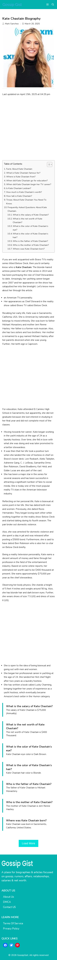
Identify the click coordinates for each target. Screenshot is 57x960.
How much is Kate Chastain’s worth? (24, 192)
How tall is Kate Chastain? (19, 196)
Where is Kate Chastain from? (21, 176)
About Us (8, 897)
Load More (28, 843)
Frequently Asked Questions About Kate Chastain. (27, 209)
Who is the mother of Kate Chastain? (31, 245)
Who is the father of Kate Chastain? (30, 241)
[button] (52, 5)
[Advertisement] (28, 128)
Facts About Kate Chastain (19, 169)
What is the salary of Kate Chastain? (31, 214)
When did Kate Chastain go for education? (27, 180)
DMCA (7, 902)
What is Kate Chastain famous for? (23, 172)
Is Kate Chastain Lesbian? (18, 188)
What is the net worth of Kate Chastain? (27, 220)
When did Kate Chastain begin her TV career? (28, 184)
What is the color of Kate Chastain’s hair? (30, 235)
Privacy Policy (11, 928)
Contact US (9, 907)
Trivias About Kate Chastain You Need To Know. (26, 201)
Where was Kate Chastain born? (29, 248)
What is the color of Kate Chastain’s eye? (30, 228)
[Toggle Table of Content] (48, 164)
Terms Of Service (13, 923)
